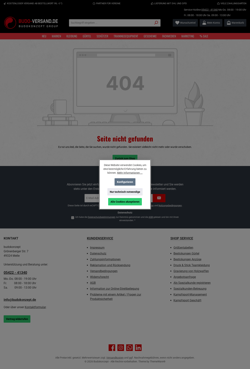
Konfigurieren (125, 181)
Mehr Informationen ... (130, 172)
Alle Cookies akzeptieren (125, 201)
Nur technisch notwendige (125, 191)
